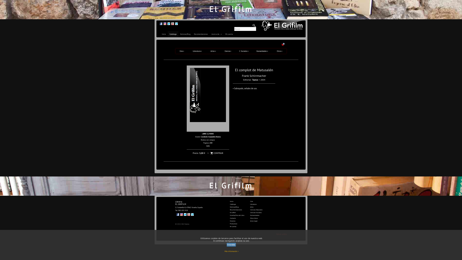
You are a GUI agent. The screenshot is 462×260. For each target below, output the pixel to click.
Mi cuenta (229, 34)
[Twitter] (168, 23)
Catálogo (173, 34)
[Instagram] (165, 23)
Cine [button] (181, 51)
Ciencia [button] (227, 51)
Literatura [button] (197, 51)
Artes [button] (213, 51)
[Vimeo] (176, 23)
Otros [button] (279, 51)
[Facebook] (161, 23)
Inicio (164, 34)
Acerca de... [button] (216, 34)
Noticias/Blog (185, 34)
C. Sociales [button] (243, 51)
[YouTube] (172, 23)
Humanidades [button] (262, 51)
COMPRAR (218, 153)
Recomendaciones (201, 34)
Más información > (232, 251)
